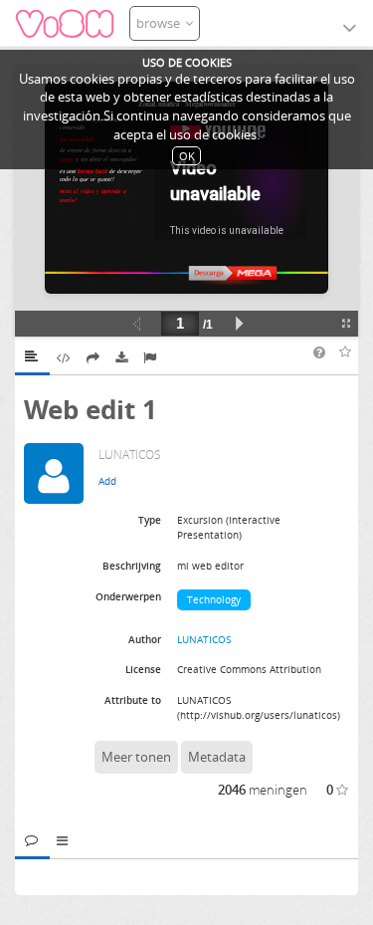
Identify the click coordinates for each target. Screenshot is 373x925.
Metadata (217, 757)
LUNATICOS (204, 639)
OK (187, 155)
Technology (214, 599)
